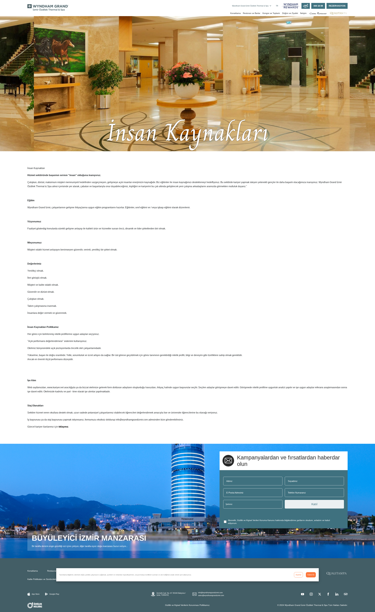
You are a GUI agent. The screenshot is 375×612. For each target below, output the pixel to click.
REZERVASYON (337, 6)
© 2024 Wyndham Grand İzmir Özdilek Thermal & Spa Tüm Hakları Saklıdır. (312, 605)
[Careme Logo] (318, 13)
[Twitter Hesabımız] (319, 594)
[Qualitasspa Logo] (338, 13)
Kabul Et (310, 575)
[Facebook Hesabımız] (328, 594)
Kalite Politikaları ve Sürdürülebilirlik (43, 579)
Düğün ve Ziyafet (290, 13)
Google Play (54, 594)
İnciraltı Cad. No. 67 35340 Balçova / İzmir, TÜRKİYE (171, 594)
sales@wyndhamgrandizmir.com (211, 595)
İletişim (303, 13)
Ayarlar (298, 575)
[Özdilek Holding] (34, 605)
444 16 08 (318, 6)
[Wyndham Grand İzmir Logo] (47, 7)
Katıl (314, 504)
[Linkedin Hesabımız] (336, 594)
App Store (36, 594)
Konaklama (235, 13)
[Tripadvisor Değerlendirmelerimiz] (346, 594)
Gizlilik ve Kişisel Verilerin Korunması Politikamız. (187, 605)
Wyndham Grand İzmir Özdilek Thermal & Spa (250, 6)
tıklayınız (63, 426)
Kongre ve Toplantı (271, 13)
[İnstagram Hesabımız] (311, 594)
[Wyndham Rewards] (290, 6)
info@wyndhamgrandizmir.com (210, 593)
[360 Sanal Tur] (305, 6)
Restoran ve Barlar (251, 13)
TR (277, 6)
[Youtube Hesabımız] (302, 594)
